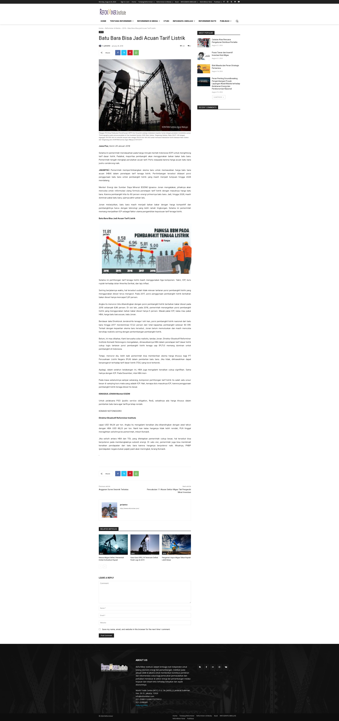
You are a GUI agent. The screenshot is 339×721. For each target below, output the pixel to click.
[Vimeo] (235, 1)
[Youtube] (238, 1)
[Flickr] (212, 667)
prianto (107, 46)
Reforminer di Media (113, 28)
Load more (218, 97)
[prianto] (100, 45)
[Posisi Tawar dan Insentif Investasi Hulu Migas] (203, 55)
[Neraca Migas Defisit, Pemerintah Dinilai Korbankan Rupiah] (113, 544)
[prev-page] (100, 566)
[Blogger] (199, 667)
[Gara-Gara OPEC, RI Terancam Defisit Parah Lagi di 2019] (144, 544)
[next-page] (104, 566)
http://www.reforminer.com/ (129, 508)
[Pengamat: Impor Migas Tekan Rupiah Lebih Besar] (176, 544)
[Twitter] (231, 1)
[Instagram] (227, 1)
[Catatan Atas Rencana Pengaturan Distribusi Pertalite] (203, 42)
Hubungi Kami (142, 705)
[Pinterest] (130, 52)
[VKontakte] (226, 667)
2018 (124, 28)
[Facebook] (224, 1)
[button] (237, 21)
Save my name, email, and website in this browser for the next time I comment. (136, 629)
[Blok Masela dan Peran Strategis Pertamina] (203, 68)
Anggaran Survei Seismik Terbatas (113, 489)
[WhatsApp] (136, 52)
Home (101, 28)
